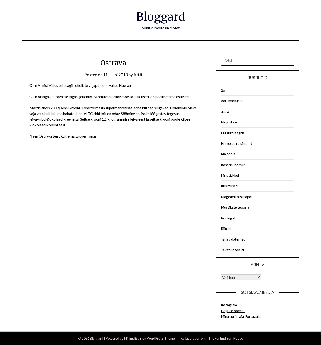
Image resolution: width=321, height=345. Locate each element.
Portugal (228, 218)
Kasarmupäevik (233, 165)
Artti (137, 74)
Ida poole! (229, 154)
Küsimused (229, 186)
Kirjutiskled (230, 175)
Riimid (226, 228)
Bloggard (160, 17)
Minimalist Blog (135, 338)
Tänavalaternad (233, 239)
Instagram (229, 305)
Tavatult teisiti (232, 250)
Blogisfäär (229, 122)
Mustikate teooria (235, 207)
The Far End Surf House (225, 338)
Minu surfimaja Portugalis (241, 316)
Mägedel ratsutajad (236, 197)
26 (223, 90)
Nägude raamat (233, 311)
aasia (225, 111)
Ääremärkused (232, 101)
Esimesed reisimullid (236, 143)
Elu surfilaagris (232, 133)
